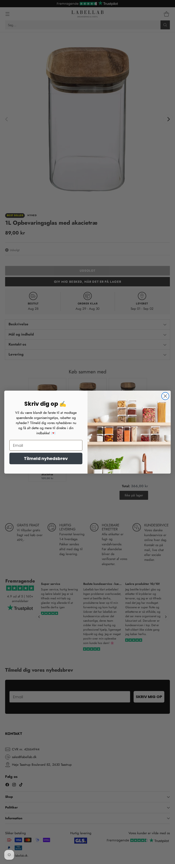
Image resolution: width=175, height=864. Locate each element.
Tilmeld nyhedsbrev (46, 458)
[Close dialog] (165, 396)
